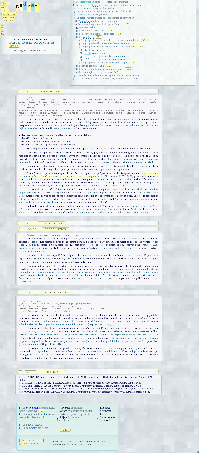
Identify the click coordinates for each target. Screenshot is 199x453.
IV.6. (148, 315)
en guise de (48, 202)
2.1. (88, 56)
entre (87, 152)
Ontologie (105, 420)
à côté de (74, 192)
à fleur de (32, 202)
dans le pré (116, 185)
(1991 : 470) (59, 125)
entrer (62, 155)
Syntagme (105, 410)
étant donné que (87, 212)
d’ (152, 206)
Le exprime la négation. (117, 247)
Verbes (63, 410)
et (101, 244)
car (22, 244)
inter (147, 152)
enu (6, 3)
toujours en (90, 192)
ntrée (4, 7)
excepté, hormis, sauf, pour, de (112, 169)
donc (34, 241)
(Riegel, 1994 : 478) (51, 344)
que (138, 315)
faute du (100, 209)
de (125, 206)
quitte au (85, 209)
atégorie (9, 20)
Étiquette (105, 407)
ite (25, 443)
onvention (9, 17)
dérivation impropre (60, 128)
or (136, 241)
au (31, 209)
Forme (103, 414)
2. (86, 52)
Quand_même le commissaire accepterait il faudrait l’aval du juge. (97, 351)
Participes (65, 414)
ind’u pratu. (99, 185)
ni (27, 262)
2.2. (88, 59)
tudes (5, 10)
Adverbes (65, 407)
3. (20, 372)
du (136, 206)
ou (92, 244)
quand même (45, 351)
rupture (145, 166)
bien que (135, 348)
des (144, 206)
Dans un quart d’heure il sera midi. (70, 185)
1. (86, 49)
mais (145, 244)
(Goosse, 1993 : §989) (46, 192)
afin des (115, 209)
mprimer (65, 430)
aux (39, 209)
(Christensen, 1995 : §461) (118, 176)
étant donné (140, 212)
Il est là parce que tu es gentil (111, 328)
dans (105, 182)
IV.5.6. (146, 348)
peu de (106, 192)
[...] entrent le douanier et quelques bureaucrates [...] (125, 162)
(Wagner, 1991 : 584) (99, 324)
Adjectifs (64, 417)
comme (151, 275)
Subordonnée (107, 417)
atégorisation (9, 13)
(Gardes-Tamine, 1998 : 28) (90, 275)
